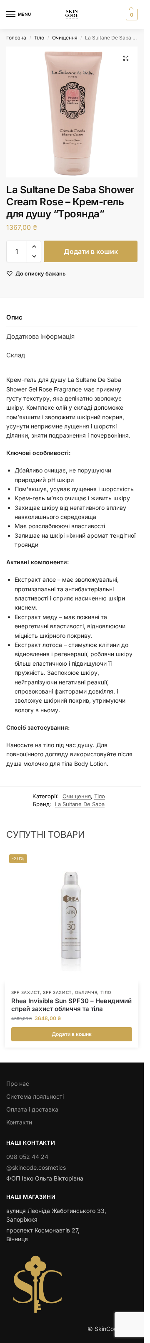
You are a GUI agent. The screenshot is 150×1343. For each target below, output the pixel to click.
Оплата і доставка (32, 1109)
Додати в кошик (91, 251)
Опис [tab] (14, 317)
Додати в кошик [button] (72, 1034)
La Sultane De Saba (80, 804)
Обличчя (86, 992)
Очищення (65, 37)
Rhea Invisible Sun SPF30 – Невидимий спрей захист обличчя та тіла (71, 1005)
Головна (16, 37)
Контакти (19, 1122)
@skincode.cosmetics (36, 1167)
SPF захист (25, 992)
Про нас (17, 1083)
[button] (131, 14)
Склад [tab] (15, 355)
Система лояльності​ (35, 1096)
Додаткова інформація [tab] (40, 336)
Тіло (39, 37)
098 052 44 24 (27, 1156)
